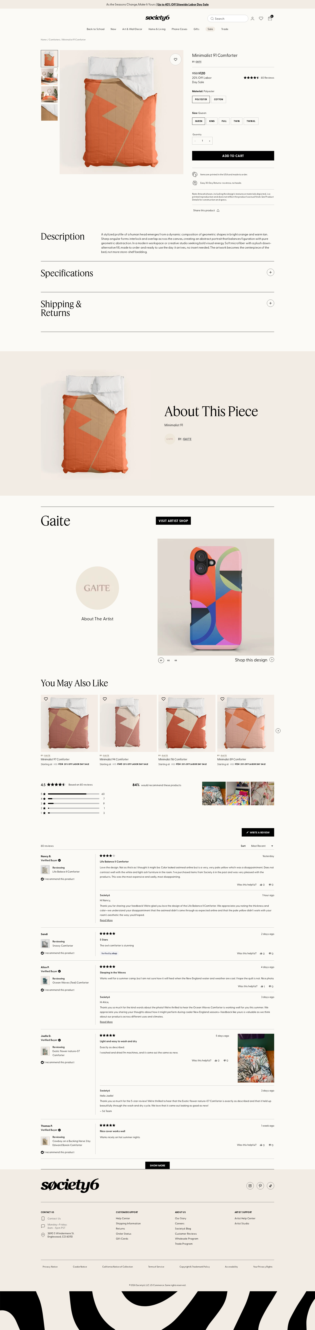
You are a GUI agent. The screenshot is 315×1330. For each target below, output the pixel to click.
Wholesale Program (186, 1238)
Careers (179, 1223)
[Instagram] (250, 1185)
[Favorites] (261, 18)
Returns (120, 1228)
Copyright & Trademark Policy (195, 1266)
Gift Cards (122, 1238)
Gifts (196, 29)
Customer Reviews (186, 1233)
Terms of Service (156, 1266)
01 (161, 660)
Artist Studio (242, 1223)
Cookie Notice (80, 1266)
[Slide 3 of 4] (49, 94)
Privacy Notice (50, 1266)
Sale (210, 29)
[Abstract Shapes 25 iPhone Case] (216, 597)
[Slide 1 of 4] (49, 58)
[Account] (252, 18)
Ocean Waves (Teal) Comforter (70, 982)
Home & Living (157, 29)
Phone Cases (179, 29)
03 (176, 660)
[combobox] (227, 18)
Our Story (180, 1218)
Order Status (123, 1233)
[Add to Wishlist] (46, 699)
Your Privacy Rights (262, 1266)
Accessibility (231, 1266)
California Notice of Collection (117, 1266)
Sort (243, 845)
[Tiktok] (270, 1185)
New (113, 29)
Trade (224, 29)
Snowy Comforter (62, 945)
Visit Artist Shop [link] (173, 520)
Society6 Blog (183, 1228)
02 (168, 660)
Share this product (204, 210)
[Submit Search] (212, 18)
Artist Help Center (245, 1218)
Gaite (198, 61)
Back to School (96, 29)
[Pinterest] (260, 1185)
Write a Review (261, 833)
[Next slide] (278, 731)
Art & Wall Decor (132, 29)
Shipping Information (128, 1223)
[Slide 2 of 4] (49, 76)
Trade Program (184, 1243)
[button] (259, 77)
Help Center (123, 1218)
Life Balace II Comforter (66, 871)
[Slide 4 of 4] (49, 112)
